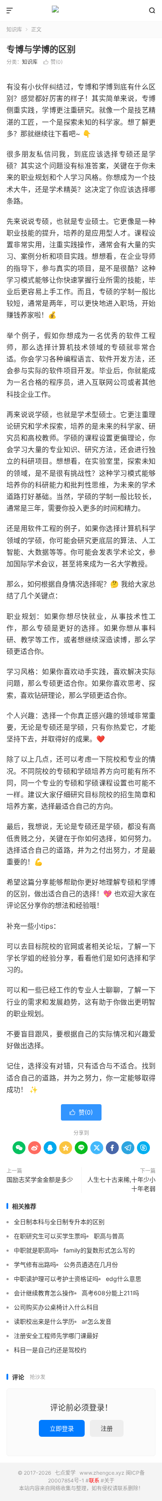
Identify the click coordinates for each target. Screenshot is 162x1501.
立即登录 (62, 1428)
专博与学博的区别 (41, 49)
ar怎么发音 (96, 1321)
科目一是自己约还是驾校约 (50, 1349)
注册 (107, 1428)
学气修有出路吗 (35, 1264)
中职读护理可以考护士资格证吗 (56, 1278)
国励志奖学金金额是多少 (39, 1179)
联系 (94, 1480)
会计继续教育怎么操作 (44, 1293)
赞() (53, 62)
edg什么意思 (123, 1278)
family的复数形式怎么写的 (99, 1250)
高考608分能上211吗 (110, 1293)
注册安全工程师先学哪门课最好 (56, 1335)
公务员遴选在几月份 (91, 1264)
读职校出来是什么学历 (44, 1321)
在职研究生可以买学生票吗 (50, 1236)
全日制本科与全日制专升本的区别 (59, 1221)
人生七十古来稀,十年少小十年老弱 (121, 1184)
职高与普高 (109, 1236)
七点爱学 (81, 11)
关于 (109, 1480)
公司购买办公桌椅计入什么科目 (56, 1307)
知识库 (14, 29)
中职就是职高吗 (35, 1250)
